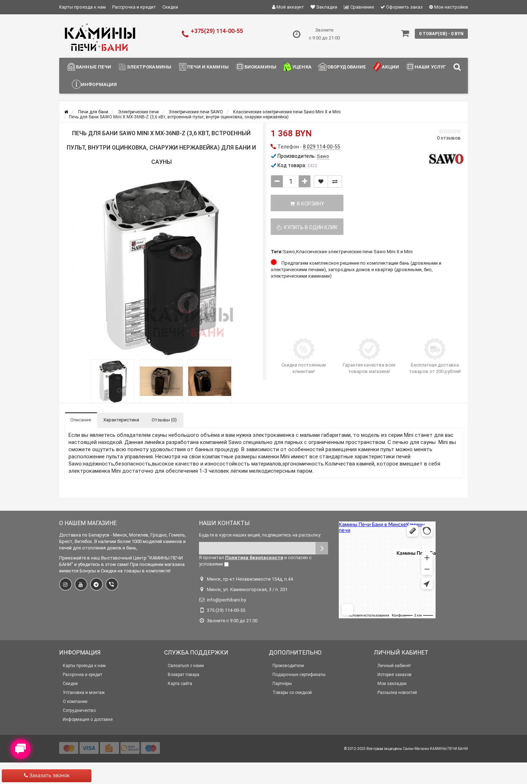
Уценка (302, 67)
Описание (80, 419)
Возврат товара (183, 674)
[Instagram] (65, 584)
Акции (390, 67)
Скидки (170, 7)
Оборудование (346, 67)
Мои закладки (392, 683)
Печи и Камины (208, 67)
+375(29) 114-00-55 (217, 31)
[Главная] (66, 112)
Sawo (289, 251)
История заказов (395, 674)
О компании (75, 701)
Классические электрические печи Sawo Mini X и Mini (354, 251)
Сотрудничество (79, 710)
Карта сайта (180, 683)
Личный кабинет (394, 665)
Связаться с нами (186, 665)
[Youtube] (81, 584)
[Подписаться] (321, 548)
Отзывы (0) (164, 419)
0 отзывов (449, 138)
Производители (288, 665)
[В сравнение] (335, 181)
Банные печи (93, 67)
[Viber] (111, 584)
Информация (99, 84)
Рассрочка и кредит (134, 7)
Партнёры (282, 683)
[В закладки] (321, 181)
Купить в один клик (310, 227)
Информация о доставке (88, 719)
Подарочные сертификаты (299, 674)
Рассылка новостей (397, 692)
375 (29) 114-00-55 (226, 610)
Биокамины (260, 67)
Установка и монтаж (84, 692)
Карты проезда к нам (82, 7)
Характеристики (121, 419)
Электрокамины (149, 67)
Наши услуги (432, 67)
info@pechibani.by (226, 600)
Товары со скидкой (292, 692)
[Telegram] (96, 584)
